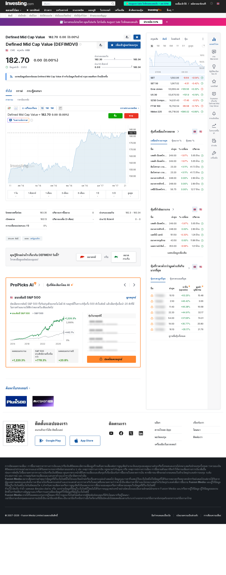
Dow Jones (156, 89)
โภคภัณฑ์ (175, 39)
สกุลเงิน (154, 39)
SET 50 (154, 83)
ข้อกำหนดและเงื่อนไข (161, 515)
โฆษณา (197, 429)
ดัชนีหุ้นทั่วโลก (80, 15)
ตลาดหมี (91, 256)
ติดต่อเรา (198, 437)
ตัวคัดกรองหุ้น (136, 10)
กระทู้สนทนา (34, 91)
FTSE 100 (155, 106)
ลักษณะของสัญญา (98, 15)
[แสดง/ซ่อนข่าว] (60, 108)
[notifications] (212, 3)
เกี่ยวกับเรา (198, 422)
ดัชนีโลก (33, 15)
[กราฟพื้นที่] (16, 108)
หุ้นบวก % (177, 140)
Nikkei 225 (156, 111)
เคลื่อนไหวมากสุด (159, 140)
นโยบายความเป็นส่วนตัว (187, 515)
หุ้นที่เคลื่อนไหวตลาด (163, 131)
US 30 (154, 94)
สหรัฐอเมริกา (35, 238)
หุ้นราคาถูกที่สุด (158, 278)
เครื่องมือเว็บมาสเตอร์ (165, 444)
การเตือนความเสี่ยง (212, 515)
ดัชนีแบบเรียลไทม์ (63, 15)
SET (153, 77)
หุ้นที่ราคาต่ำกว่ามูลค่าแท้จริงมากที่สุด (167, 268)
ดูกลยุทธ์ (131, 297)
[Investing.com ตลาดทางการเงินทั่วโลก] (20, 3)
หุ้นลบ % (190, 140)
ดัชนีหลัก (22, 15)
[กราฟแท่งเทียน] (9, 108)
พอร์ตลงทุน (160, 437)
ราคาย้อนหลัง (23, 99)
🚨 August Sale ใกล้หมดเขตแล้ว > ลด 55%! (147, 3)
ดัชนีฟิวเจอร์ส (46, 15)
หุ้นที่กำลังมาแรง (160, 209)
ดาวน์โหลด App (163, 429)
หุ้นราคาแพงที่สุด (178, 278)
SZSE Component (160, 100)
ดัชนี (10, 15)
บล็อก (157, 422)
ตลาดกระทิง (126, 257)
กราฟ (19, 91)
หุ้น (186, 39)
